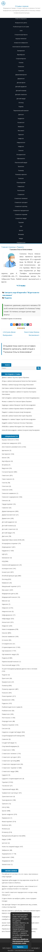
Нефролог (21, 146)
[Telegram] (25, 324)
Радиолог (5, 703)
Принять (20, 947)
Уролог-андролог (7, 814)
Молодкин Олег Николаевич (23, 426)
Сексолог (5, 728)
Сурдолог (5, 775)
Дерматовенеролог (21, 74)
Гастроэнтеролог (21, 58)
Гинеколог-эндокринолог (10, 497)
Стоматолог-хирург (21, 218)
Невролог (21, 138)
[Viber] (19, 324)
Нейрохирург (6, 619)
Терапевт (21, 222)
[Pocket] (30, 324)
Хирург (21, 238)
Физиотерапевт (7, 821)
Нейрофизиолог (7, 615)
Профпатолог (6, 682)
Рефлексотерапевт (8, 725)
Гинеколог (21, 66)
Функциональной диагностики (12, 836)
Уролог (21, 230)
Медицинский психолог (9, 597)
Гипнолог (5, 500)
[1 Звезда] (18, 328)
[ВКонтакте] (11, 324)
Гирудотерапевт (7, 504)
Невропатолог (21, 142)
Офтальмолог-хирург (9, 654)
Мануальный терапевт (9, 586)
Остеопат (5, 640)
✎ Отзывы (21, 285)
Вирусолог (5, 468)
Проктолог (21, 166)
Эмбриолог (5, 850)
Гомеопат (21, 70)
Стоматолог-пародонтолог (21, 210)
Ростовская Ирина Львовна (22, 401)
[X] (17, 324)
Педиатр (21, 106)
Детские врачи (21, 82)
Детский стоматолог (21, 94)
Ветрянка (5, 465)
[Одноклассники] (14, 324)
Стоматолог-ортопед (21, 206)
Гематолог (5, 475)
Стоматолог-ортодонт (21, 202)
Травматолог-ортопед (9, 793)
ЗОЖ (21, 30)
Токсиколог (6, 786)
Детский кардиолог (21, 86)
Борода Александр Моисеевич (23, 385)
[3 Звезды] (21, 328)
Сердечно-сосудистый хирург (11, 732)
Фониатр (5, 829)
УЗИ (21, 226)
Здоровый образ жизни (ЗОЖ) (12, 540)
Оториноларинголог (8, 647)
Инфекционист (7, 547)
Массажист (21, 130)
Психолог (21, 178)
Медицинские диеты (21, 23)
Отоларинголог (21, 154)
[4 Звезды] (22, 328)
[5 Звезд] (24, 328)
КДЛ (3, 554)
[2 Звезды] (19, 328)
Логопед (21, 102)
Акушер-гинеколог (21, 38)
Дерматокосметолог (9, 515)
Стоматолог (21, 194)
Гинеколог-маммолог (9, 493)
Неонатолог (6, 622)
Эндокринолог (21, 242)
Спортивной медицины (9, 746)
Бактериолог (21, 50)
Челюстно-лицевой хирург (10, 846)
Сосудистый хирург (8, 743)
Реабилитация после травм (21, 26)
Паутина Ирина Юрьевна (20, 377)
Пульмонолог (6, 700)
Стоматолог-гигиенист (21, 198)
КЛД (3, 561)
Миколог (5, 601)
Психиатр (21, 170)
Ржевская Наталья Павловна (22, 423)
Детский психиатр (21, 90)
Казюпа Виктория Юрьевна (23, 416)
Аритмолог (5, 450)
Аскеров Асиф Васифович (22, 412)
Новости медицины (21, 19)
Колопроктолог (7, 568)
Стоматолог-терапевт (21, 214)
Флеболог (5, 825)
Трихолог (5, 804)
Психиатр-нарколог (21, 174)
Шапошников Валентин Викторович (24, 381)
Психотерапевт (21, 182)
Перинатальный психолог (21, 110)
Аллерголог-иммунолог (21, 43)
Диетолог (21, 114)
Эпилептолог (6, 864)
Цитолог (5, 843)
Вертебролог (21, 54)
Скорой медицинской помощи (12, 736)
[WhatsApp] (22, 324)
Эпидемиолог (6, 861)
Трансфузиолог (7, 800)
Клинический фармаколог (10, 565)
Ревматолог (21, 186)
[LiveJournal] (28, 324)
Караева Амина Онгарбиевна (23, 408)
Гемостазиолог (7, 479)
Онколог (21, 150)
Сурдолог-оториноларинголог (12, 779)
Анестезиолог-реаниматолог (21, 46)
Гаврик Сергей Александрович (26, 419)
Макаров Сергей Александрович (25, 405)
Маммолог (21, 126)
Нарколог (21, 134)
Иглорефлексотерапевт (10, 543)
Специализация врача (21, 34)
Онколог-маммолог (8, 636)
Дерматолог (21, 78)
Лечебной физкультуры (9, 576)
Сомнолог (5, 739)
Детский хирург (21, 98)
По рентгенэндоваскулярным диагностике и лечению (19, 669)
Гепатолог (5, 486)
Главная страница (8, 247)
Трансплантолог (7, 796)
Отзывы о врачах (21, 6)
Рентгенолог (21, 190)
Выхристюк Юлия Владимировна (28, 398)
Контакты (10, 950)
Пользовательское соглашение (24, 950)
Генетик (21, 62)
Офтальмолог (21, 158)
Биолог (4, 458)
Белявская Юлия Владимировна (25, 388)
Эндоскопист (6, 857)
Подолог (5, 675)
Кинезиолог (6, 558)
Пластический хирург (21, 162)
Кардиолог (21, 118)
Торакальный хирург (8, 789)
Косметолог (21, 122)
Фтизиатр (21, 234)
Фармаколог (6, 818)
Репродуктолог (7, 721)
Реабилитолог (6, 711)
